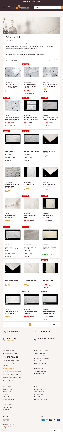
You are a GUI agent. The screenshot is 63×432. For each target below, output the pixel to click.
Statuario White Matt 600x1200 (30, 312)
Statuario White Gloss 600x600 (11, 281)
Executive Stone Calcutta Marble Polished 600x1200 (31, 153)
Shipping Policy (38, 394)
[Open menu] (4, 7)
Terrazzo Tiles (38, 361)
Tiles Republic (8, 82)
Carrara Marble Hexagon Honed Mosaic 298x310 (50, 85)
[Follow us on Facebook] (4, 420)
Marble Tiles (11, 14)
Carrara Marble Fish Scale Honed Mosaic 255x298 (30, 86)
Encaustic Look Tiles (40, 363)
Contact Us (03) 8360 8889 (31, 1)
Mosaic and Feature (9, 399)
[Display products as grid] (53, 60)
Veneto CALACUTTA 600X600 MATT (48, 216)
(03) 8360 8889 (9, 368)
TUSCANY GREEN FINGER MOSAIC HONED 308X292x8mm (12, 186)
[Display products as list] (56, 60)
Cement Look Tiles (40, 356)
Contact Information (40, 399)
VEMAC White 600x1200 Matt (31, 216)
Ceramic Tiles (7, 392)
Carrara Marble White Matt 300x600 (11, 312)
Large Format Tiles (40, 366)
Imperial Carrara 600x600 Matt (10, 216)
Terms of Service (39, 392)
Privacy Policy (38, 389)
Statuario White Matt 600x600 (48, 152)
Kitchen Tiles (7, 397)
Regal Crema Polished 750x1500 (49, 248)
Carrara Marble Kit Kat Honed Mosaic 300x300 (31, 118)
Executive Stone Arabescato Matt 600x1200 (10, 153)
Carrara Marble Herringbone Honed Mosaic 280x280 (11, 86)
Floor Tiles (6, 394)
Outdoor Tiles (7, 402)
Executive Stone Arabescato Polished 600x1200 (11, 248)
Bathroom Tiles (7, 389)
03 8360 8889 (11, 341)
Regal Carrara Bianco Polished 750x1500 (48, 312)
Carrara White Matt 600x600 (30, 185)
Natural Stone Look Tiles (41, 358)
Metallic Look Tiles (39, 374)
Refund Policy (38, 397)
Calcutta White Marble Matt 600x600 (49, 185)
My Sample (56, 430)
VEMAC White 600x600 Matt (30, 281)
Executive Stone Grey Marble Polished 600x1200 (30, 248)
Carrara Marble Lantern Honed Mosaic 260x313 (12, 118)
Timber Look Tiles (39, 353)
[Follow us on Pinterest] (7, 420)
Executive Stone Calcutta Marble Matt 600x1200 (50, 118)
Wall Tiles (6, 410)
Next (54, 324)
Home (5, 14)
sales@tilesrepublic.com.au (13, 371)
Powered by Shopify (8, 427)
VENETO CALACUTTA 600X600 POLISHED (48, 281)
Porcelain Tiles (38, 368)
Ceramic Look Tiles (40, 371)
